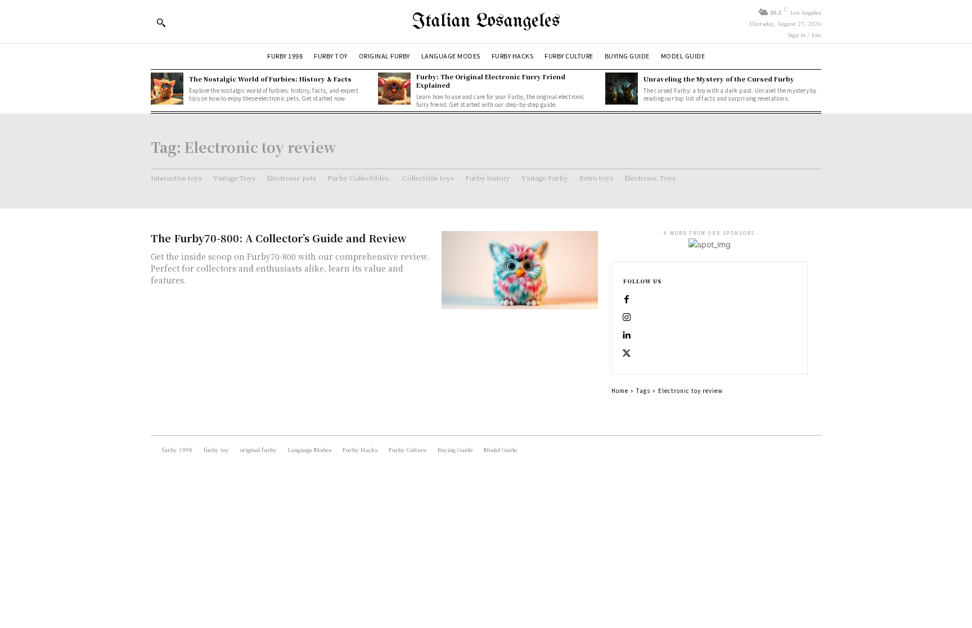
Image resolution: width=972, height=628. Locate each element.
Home (619, 390)
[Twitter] (627, 354)
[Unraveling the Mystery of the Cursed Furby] (621, 89)
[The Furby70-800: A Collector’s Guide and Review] (520, 270)
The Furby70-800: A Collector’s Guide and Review (279, 238)
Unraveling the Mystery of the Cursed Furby (719, 78)
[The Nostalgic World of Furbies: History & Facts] (167, 89)
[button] (161, 22)
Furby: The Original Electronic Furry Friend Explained (490, 80)
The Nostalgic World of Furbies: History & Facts (270, 78)
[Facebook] (627, 300)
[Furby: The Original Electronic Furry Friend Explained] (394, 89)
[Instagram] (627, 318)
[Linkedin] (627, 336)
